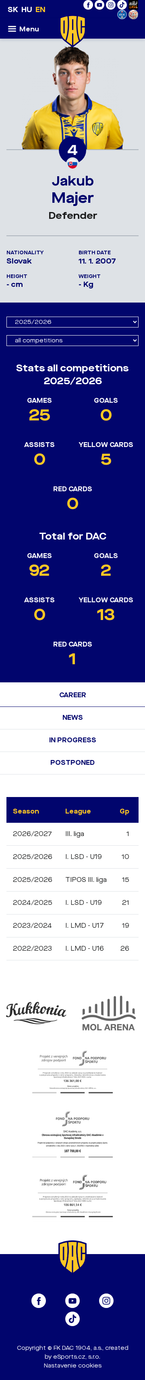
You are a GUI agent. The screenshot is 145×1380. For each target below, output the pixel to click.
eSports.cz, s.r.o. (76, 1357)
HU (26, 9)
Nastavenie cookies (73, 1366)
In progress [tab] (72, 740)
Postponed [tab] (72, 762)
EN (40, 9)
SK (13, 9)
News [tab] (72, 717)
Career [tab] (72, 695)
